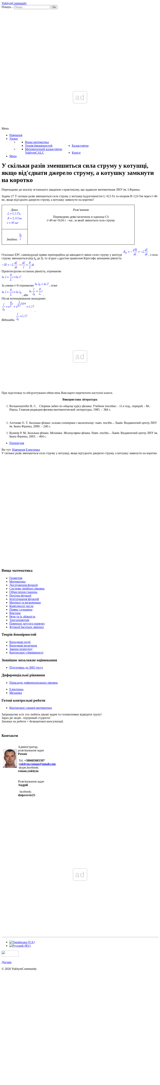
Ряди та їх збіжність (22, 616)
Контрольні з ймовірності (26, 652)
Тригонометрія (19, 620)
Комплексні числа (21, 606)
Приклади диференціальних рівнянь (33, 682)
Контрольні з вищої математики (30, 707)
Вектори (15, 613)
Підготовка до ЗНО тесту (26, 667)
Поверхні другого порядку (27, 623)
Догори (7, 962)
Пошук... (7, 7)
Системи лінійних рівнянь (26, 588)
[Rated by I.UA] (10, 955)
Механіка (15, 692)
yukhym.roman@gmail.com (37, 764)
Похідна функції (20, 595)
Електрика (16, 689)
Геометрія (15, 578)
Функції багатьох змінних (26, 627)
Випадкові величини (23, 645)
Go (54, 7)
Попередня (16, 443)
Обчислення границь (23, 592)
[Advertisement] (80, 38)
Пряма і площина (20, 609)
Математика (17, 581)
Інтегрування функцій (24, 599)
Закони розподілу (21, 649)
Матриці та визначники (25, 602)
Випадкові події (19, 642)
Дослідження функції (23, 585)
